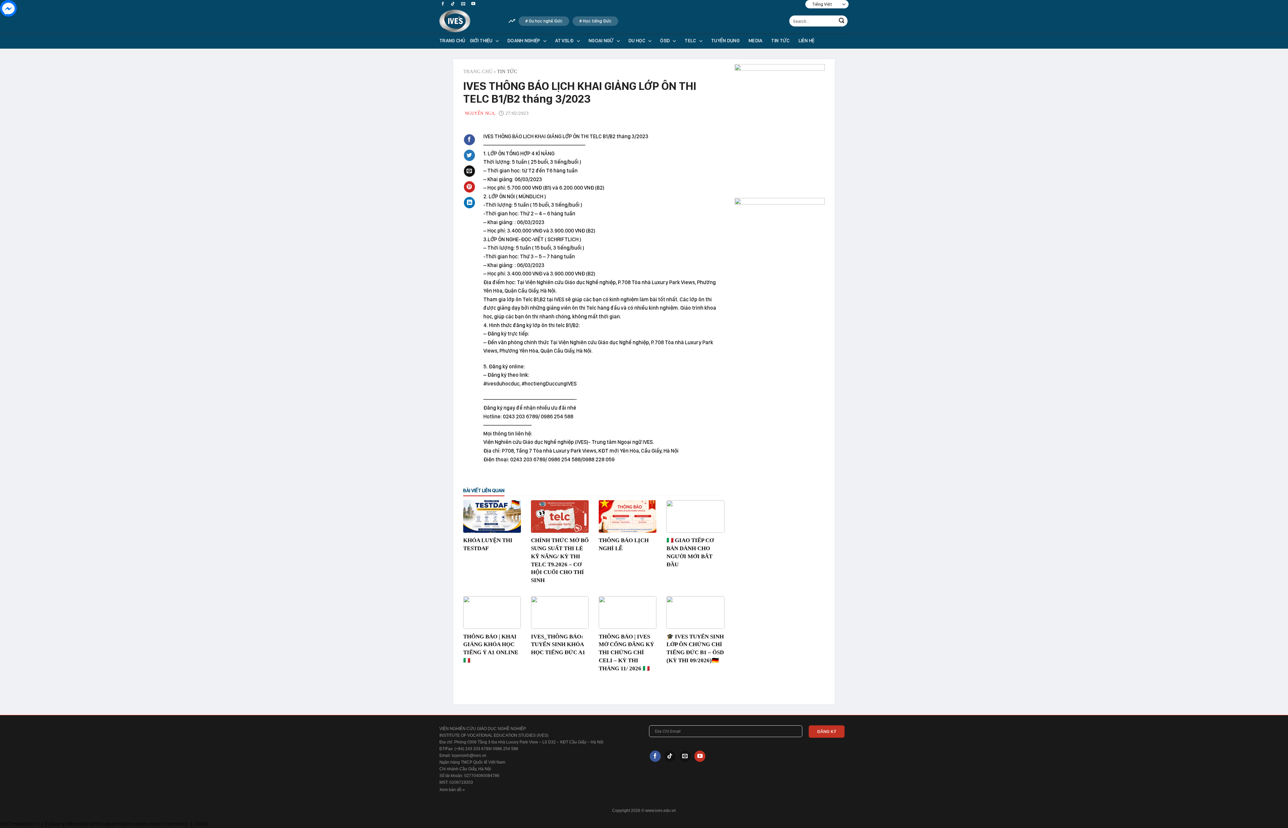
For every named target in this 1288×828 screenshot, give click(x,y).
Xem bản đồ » (452, 789)
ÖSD (665, 41)
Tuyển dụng (725, 41)
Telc (690, 41)
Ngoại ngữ (601, 41)
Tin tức (780, 41)
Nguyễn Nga (480, 113)
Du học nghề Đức (545, 20)
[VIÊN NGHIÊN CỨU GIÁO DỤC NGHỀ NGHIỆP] (468, 21)
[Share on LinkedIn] (469, 202)
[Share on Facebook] (469, 140)
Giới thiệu (481, 41)
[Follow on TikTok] (453, 4)
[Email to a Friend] (469, 171)
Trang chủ (452, 41)
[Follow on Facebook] (443, 4)
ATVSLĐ (564, 41)
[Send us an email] (463, 4)
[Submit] (841, 21)
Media (755, 41)
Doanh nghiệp (523, 41)
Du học (637, 41)
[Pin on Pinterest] (469, 187)
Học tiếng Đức (597, 20)
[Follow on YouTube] (473, 4)
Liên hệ (807, 41)
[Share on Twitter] (469, 155)
